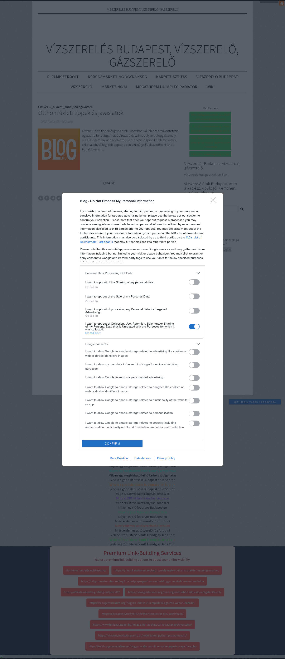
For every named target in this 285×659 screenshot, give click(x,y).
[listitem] (142, 273)
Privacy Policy (166, 458)
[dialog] (142, 329)
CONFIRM (112, 443)
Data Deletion (119, 458)
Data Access (142, 458)
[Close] (215, 201)
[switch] (194, 282)
